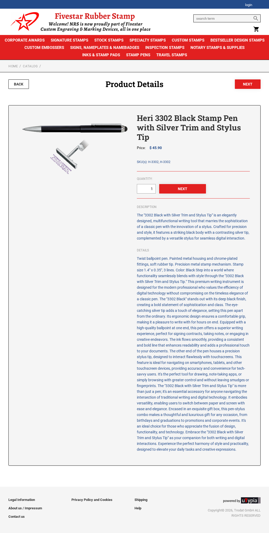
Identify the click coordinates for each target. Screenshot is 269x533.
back (18, 84)
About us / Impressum (25, 508)
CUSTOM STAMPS (188, 40)
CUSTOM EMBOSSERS (44, 47)
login (248, 5)
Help (137, 508)
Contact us (16, 517)
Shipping (140, 500)
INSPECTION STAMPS (164, 47)
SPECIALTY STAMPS (148, 40)
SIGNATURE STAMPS (69, 40)
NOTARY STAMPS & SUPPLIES (217, 47)
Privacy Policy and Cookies (91, 500)
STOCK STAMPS (108, 40)
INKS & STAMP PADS (101, 55)
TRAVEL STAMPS (171, 55)
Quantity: (145, 179)
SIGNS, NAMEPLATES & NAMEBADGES (104, 47)
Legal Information (21, 500)
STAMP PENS (138, 55)
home (13, 66)
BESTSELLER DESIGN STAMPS (237, 40)
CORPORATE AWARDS (25, 40)
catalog (30, 66)
